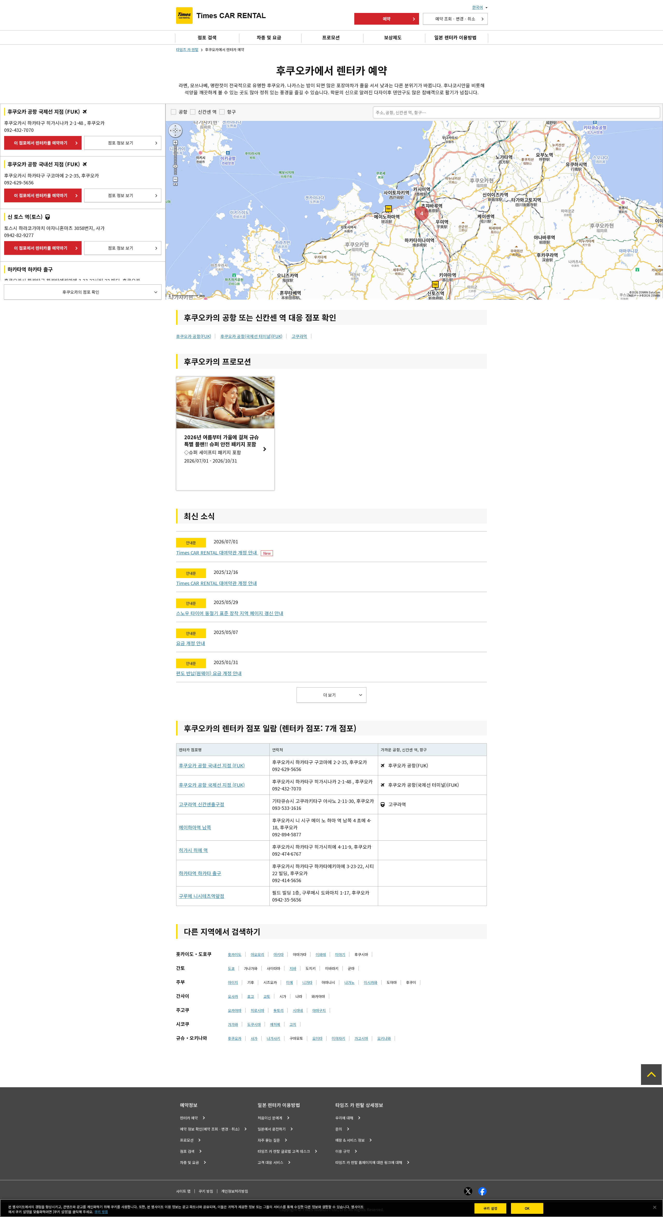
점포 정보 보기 (120, 143)
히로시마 (257, 1010)
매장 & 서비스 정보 (350, 1140)
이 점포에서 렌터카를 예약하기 (41, 143)
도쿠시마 (254, 1024)
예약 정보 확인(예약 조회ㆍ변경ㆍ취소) (210, 1129)
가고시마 (361, 1038)
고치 (293, 1024)
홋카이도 (234, 954)
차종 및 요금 (269, 37)
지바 (293, 968)
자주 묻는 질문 (269, 1140)
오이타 (317, 1038)
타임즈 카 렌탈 (187, 49)
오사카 (233, 996)
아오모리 (257, 954)
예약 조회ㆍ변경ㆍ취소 (455, 19)
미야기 (340, 954)
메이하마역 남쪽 (195, 827)
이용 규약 (342, 1151)
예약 (387, 19)
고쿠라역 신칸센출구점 (201, 804)
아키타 (278, 954)
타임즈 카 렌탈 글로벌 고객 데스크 (284, 1151)
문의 (338, 1129)
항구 (231, 111)
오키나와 (384, 1038)
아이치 (233, 982)
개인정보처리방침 (234, 1191)
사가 (254, 1038)
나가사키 (273, 1038)
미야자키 (338, 1038)
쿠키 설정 (490, 1208)
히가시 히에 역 (193, 850)
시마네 (298, 1010)
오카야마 (234, 1010)
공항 (183, 111)
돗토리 (278, 1010)
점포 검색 (207, 37)
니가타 (307, 982)
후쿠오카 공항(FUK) (193, 336)
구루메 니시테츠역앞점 (201, 895)
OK (527, 1208)
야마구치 (319, 1010)
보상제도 (393, 37)
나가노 (349, 982)
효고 (250, 996)
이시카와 (370, 982)
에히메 (275, 1024)
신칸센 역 (207, 111)
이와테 (321, 954)
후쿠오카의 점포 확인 (80, 292)
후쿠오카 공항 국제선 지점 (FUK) (212, 784)
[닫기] (654, 1207)
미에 (289, 982)
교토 (266, 996)
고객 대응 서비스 (270, 1162)
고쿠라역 (299, 336)
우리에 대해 (344, 1117)
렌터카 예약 (189, 1117)
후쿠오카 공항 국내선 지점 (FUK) (212, 765)
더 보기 (329, 695)
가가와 (233, 1024)
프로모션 (331, 37)
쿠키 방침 (206, 1191)
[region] (331, 1208)
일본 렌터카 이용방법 (455, 37)
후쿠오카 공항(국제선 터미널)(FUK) (251, 336)
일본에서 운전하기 (272, 1129)
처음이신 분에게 (270, 1117)
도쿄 (231, 968)
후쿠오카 (234, 1038)
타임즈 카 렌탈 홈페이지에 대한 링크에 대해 (368, 1162)
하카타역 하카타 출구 (200, 873)
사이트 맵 (183, 1191)
